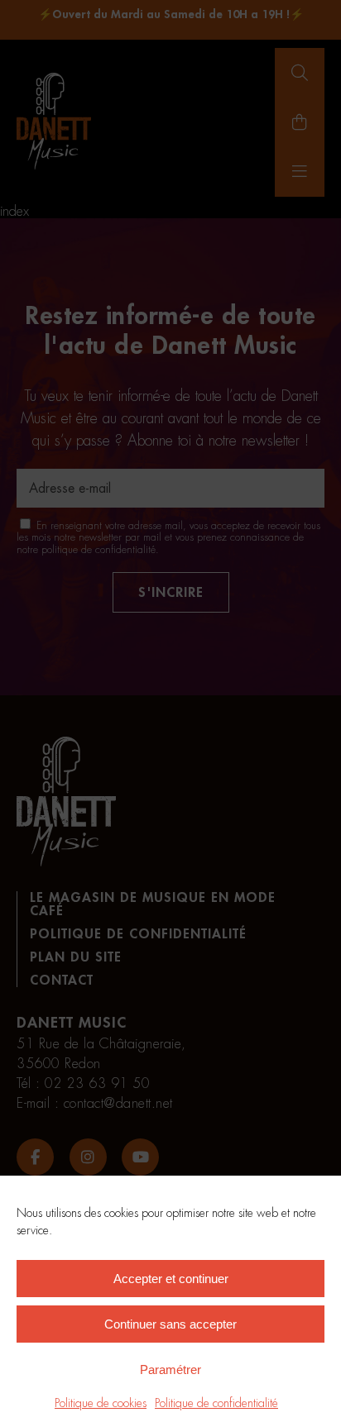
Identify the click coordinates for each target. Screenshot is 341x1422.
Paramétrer (170, 1369)
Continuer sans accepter (170, 1324)
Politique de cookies (100, 1403)
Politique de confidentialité (216, 1403)
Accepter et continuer (170, 1279)
